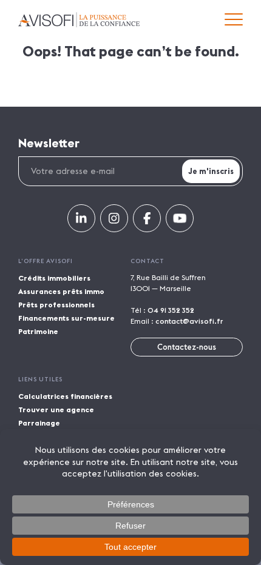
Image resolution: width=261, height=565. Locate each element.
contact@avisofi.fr (189, 321)
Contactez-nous (186, 347)
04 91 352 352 (170, 310)
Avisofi (79, 19)
